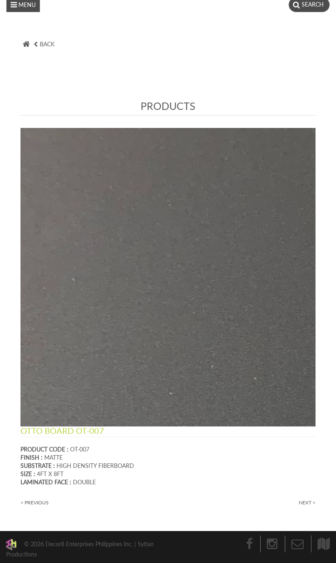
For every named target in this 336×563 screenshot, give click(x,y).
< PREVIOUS (34, 502)
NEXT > (307, 502)
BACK (47, 44)
